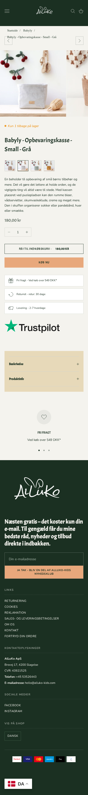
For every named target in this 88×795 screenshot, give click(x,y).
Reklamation (15, 613)
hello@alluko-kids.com (40, 683)
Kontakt (12, 630)
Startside (12, 30)
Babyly (27, 30)
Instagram (13, 711)
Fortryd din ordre (21, 636)
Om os (9, 624)
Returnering (15, 601)
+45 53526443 (26, 677)
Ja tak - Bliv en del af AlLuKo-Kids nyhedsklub (44, 572)
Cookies (11, 607)
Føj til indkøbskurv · (44, 249)
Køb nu (44, 262)
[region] (44, 426)
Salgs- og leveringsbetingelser (32, 619)
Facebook (13, 705)
